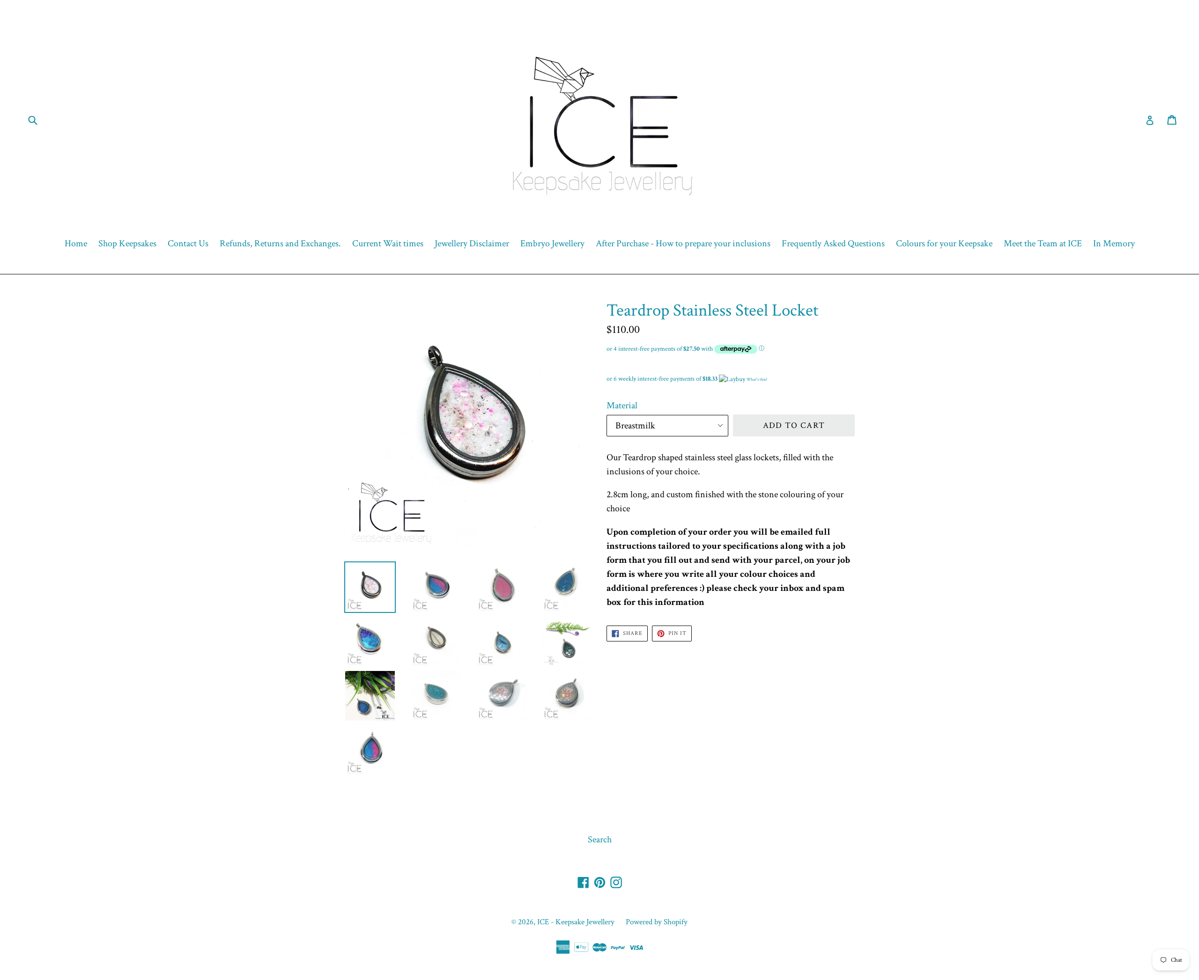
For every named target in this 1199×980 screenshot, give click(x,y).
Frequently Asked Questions (833, 243)
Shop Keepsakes (127, 243)
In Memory (1114, 243)
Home (76, 243)
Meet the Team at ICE (1043, 243)
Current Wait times (387, 243)
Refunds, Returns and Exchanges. (280, 243)
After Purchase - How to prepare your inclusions (683, 243)
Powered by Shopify (657, 922)
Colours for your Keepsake (944, 243)
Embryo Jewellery (552, 243)
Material (622, 405)
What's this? (757, 379)
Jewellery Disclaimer (472, 243)
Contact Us (188, 243)
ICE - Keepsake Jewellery (575, 922)
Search (600, 839)
